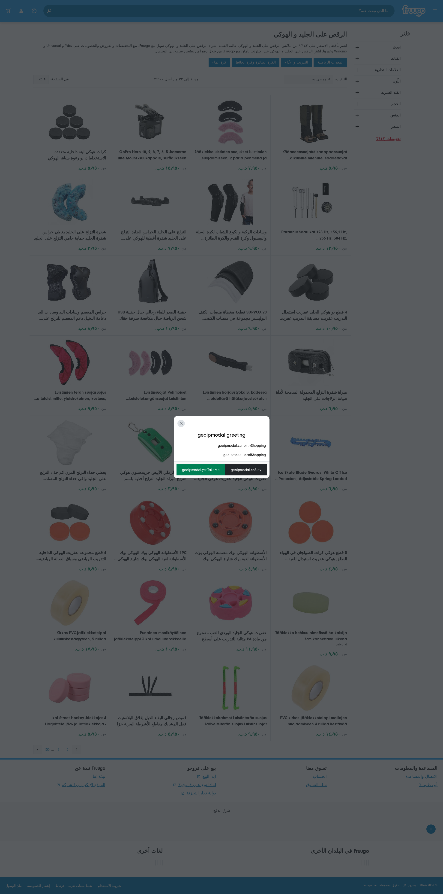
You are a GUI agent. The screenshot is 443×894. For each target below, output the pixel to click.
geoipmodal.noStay (246, 470)
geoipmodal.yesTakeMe (201, 470)
